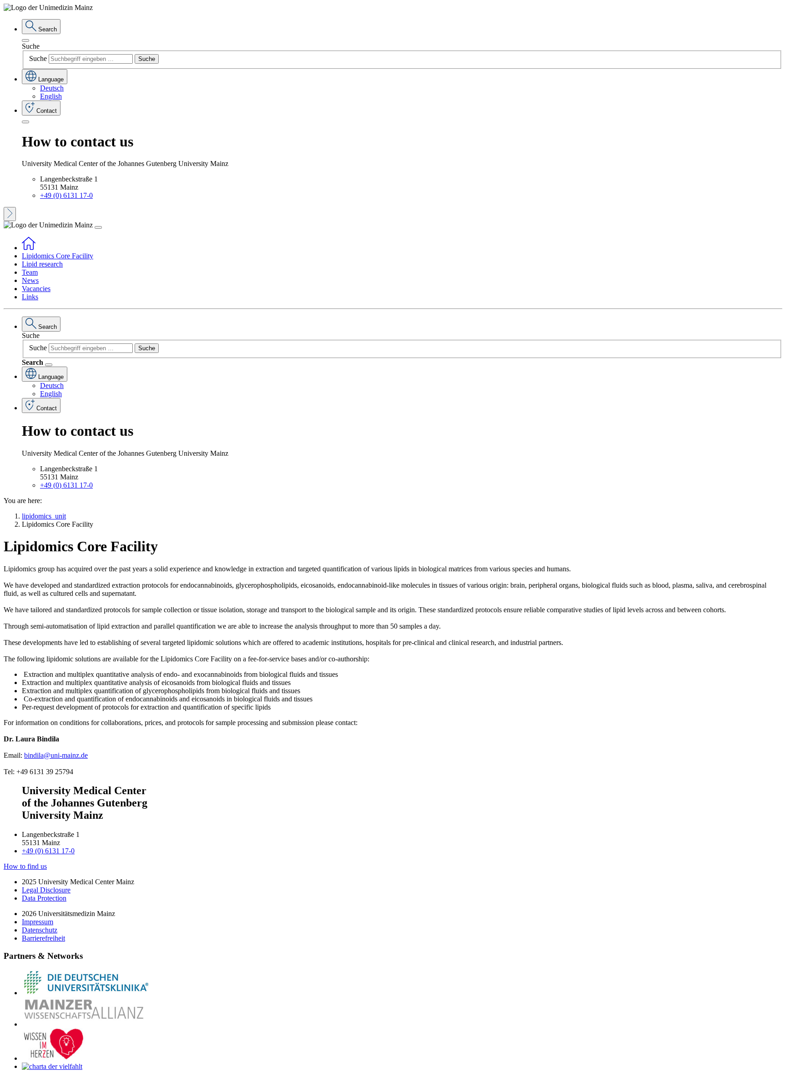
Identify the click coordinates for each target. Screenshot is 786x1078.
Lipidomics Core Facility (57, 256)
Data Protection (44, 898)
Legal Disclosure (46, 890)
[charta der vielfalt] (52, 1066)
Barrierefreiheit (43, 938)
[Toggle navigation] (98, 227)
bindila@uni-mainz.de (56, 755)
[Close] (25, 40)
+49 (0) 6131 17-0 (66, 195)
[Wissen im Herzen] (54, 1058)
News (30, 280)
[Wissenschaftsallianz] (85, 1024)
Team (30, 272)
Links (30, 297)
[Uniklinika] (85, 993)
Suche (31, 46)
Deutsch (52, 88)
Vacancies (36, 288)
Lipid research (42, 264)
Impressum (37, 922)
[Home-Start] (28, 248)
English (51, 96)
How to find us (25, 866)
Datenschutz (39, 930)
